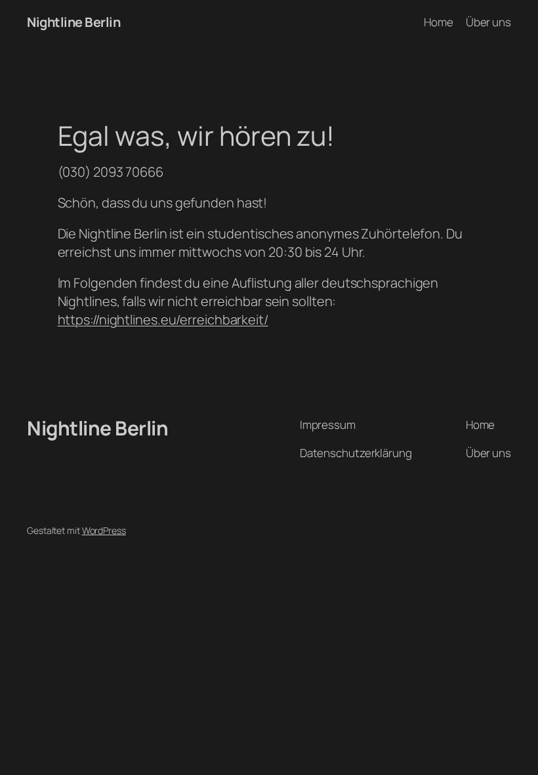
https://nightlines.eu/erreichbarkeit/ (163, 319)
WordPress (104, 530)
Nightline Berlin (73, 22)
